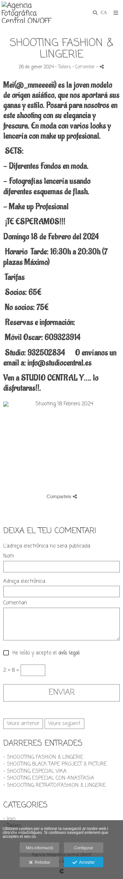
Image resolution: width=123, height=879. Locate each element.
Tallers (64, 67)
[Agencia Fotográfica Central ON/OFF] (32, 12)
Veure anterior (23, 723)
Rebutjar (41, 862)
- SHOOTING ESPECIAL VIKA (35, 771)
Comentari (15, 603)
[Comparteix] (101, 66)
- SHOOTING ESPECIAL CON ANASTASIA (48, 778)
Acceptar (86, 862)
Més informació (39, 848)
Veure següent (64, 723)
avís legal (69, 653)
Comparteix (60, 496)
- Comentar (84, 67)
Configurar (83, 848)
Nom (8, 556)
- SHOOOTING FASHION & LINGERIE (43, 757)
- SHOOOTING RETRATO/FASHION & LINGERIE (54, 785)
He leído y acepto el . (44, 653)
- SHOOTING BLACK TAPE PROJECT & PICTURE (55, 764)
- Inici (9, 819)
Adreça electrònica (24, 581)
